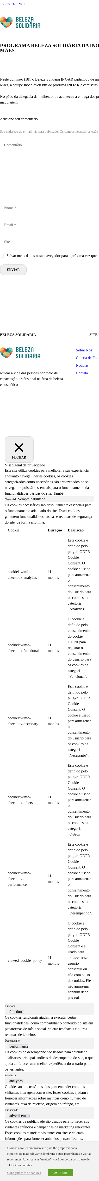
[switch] (6, 1012)
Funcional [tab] (10, 1006)
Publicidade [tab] (11, 1110)
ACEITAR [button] (60, 1173)
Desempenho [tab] (12, 1040)
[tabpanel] (49, 752)
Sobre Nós (84, 350)
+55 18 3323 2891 (12, 4)
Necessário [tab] (11, 499)
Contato (82, 373)
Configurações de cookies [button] (24, 1173)
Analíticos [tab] (10, 1075)
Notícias (82, 365)
